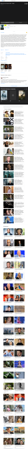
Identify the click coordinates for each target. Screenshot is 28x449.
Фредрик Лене (24, 54)
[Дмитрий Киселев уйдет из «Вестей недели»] (19, 255)
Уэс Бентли (21, 53)
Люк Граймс (13, 54)
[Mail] (2, 1)
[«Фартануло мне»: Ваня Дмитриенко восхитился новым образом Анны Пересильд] (8, 410)
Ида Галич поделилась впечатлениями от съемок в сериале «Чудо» (18, 151)
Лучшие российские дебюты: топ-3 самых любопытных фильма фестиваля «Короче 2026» (19, 173)
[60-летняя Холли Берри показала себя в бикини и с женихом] (19, 410)
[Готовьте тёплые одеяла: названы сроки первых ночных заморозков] (8, 366)
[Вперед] (26, 89)
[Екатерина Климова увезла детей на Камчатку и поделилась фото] (19, 344)
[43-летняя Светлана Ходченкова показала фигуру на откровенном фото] (8, 322)
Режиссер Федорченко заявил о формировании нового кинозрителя (18, 181)
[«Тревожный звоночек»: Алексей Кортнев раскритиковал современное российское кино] (19, 333)
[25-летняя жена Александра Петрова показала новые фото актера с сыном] (19, 299)
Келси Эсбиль (11, 53)
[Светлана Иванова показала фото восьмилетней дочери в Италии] (8, 399)
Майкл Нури (16, 54)
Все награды (2, 32)
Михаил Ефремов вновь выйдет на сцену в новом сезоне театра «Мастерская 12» (19, 158)
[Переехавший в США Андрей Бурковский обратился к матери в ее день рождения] (8, 233)
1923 (1, 100)
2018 (4, 26)
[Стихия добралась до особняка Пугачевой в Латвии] (19, 322)
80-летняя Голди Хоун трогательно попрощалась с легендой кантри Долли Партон (19, 219)
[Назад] (25, 89)
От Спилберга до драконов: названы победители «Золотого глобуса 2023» (19, 135)
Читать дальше (3, 83)
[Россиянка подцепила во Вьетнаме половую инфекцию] (19, 266)
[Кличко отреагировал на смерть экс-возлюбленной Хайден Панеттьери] (8, 299)
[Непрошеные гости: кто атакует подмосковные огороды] (8, 443)
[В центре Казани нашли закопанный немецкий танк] (8, 421)
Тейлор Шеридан (8, 52)
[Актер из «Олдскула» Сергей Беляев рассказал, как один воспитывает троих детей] (19, 288)
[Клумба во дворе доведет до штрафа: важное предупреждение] (8, 388)
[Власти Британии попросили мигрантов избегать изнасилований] (19, 432)
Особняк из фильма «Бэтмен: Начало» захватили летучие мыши (19, 204)
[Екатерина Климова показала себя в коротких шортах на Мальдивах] (19, 377)
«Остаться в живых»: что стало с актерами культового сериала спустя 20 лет (19, 128)
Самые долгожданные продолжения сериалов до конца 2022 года (18, 143)
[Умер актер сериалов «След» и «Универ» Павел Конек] (19, 355)
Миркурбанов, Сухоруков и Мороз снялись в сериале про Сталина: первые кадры (19, 211)
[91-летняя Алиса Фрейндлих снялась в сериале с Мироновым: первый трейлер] (8, 277)
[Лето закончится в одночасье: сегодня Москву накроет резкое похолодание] (8, 333)
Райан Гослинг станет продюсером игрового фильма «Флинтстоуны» (18, 188)
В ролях (2, 53)
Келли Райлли (15, 53)
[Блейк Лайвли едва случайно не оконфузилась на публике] (19, 421)
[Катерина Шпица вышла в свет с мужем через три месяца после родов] (8, 255)
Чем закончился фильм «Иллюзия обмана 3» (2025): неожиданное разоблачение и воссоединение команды (19, 166)
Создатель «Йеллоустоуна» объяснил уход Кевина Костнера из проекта (19, 120)
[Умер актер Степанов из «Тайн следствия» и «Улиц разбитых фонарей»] (8, 432)
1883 (19, 100)
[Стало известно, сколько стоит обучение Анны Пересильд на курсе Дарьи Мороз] (19, 366)
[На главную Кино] (4, 1)
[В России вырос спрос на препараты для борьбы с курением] (8, 355)
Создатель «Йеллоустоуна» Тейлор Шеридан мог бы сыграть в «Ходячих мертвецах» (19, 113)
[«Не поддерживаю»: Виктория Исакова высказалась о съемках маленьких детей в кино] (8, 311)
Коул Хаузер (10, 54)
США (6, 56)
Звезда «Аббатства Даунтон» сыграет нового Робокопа (19, 196)
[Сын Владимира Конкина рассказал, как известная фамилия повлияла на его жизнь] (8, 288)
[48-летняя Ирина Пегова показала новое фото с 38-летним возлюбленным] (8, 344)
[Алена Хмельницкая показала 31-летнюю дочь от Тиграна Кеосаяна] (19, 388)
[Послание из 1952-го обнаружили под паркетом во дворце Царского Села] (19, 311)
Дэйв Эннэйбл (20, 54)
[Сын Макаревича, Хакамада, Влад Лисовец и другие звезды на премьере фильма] (19, 244)
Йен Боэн (18, 53)
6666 (10, 100)
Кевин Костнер (7, 53)
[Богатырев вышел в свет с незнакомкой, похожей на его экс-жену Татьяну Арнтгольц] (19, 443)
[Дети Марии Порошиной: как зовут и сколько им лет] (19, 233)
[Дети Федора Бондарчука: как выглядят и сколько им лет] (8, 244)
